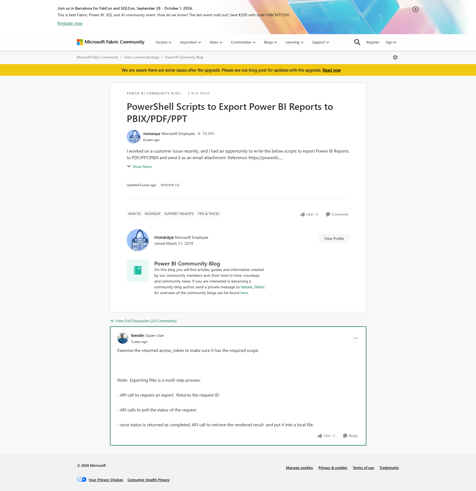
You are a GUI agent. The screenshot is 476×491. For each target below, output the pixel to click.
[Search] (357, 42)
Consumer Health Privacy (149, 479)
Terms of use (363, 467)
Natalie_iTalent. (253, 286)
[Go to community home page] (111, 42)
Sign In (391, 42)
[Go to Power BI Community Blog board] (138, 270)
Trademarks (389, 467)
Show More (142, 166)
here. (244, 292)
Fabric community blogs (141, 57)
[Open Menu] (395, 57)
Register (373, 42)
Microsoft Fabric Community (97, 57)
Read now (332, 70)
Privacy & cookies (332, 467)
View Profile (334, 238)
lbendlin (137, 335)
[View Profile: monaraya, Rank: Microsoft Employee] (133, 136)
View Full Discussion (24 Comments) (146, 320)
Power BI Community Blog (184, 57)
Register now (70, 23)
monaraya (151, 133)
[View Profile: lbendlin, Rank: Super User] (122, 338)
